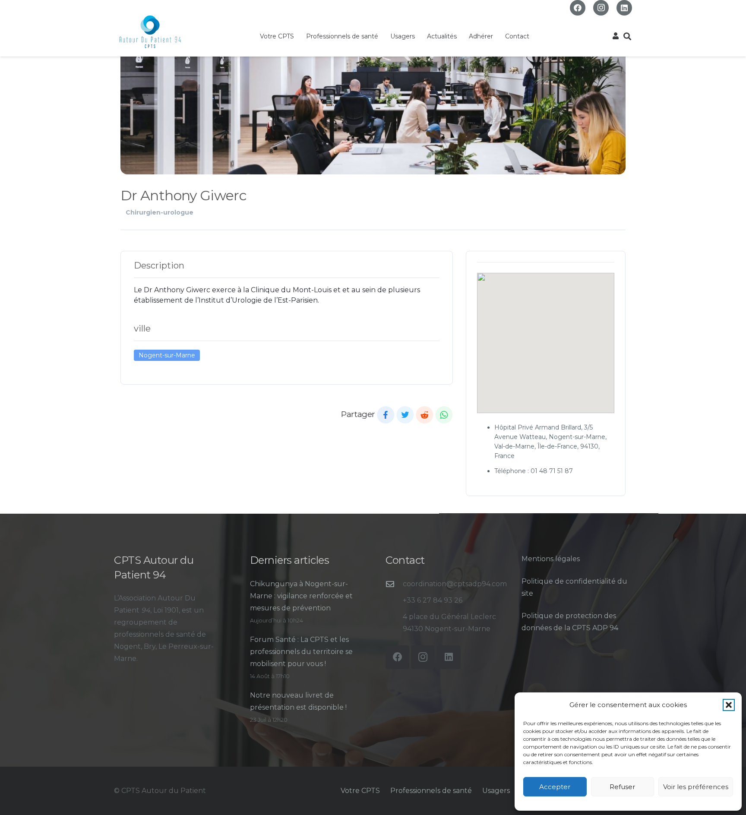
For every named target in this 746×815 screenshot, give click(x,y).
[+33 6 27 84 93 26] (394, 600)
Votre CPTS (360, 791)
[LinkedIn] (624, 8)
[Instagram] (601, 8)
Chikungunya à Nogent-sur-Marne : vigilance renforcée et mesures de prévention (301, 596)
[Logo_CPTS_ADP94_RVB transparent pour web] (150, 32)
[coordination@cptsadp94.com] (394, 584)
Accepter (554, 787)
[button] (728, 705)
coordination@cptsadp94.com (455, 584)
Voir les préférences (695, 787)
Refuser (622, 787)
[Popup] (616, 36)
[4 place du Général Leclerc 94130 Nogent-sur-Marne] (394, 623)
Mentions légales (551, 559)
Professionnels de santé (431, 791)
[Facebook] (577, 8)
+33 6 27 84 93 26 (432, 600)
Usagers (496, 791)
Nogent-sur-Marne (167, 355)
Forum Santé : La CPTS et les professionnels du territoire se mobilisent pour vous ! (301, 651)
